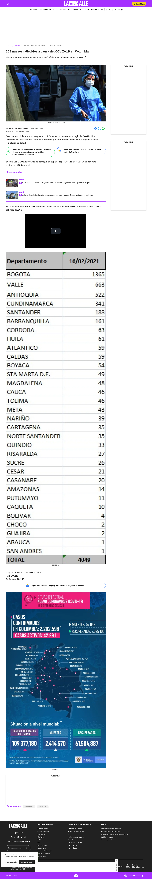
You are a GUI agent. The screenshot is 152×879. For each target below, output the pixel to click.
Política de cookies (107, 837)
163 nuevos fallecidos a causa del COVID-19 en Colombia (42, 45)
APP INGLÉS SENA (97, 9)
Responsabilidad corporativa (110, 831)
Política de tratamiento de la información (114, 834)
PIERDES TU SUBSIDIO (81, 9)
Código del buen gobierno (76, 837)
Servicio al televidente (75, 829)
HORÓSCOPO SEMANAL (47, 9)
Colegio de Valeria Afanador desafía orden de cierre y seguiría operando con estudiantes (57, 195)
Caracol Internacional (44, 851)
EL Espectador (42, 845)
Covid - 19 (43, 807)
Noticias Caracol (42, 829)
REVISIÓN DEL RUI (64, 9)
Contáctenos (72, 840)
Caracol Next (41, 856)
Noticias (17, 45)
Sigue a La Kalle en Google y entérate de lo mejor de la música (58, 585)
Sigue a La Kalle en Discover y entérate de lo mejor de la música (82, 150)
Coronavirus (29, 807)
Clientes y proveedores (75, 842)
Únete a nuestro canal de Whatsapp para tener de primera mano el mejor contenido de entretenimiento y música (32, 151)
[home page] (76, 3)
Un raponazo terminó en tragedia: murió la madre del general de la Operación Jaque (56, 183)
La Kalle (8, 45)
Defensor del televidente (76, 831)
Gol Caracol (41, 834)
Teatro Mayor (41, 848)
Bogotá (21, 192)
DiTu (38, 842)
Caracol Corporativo (43, 853)
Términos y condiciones (108, 840)
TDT (69, 834)
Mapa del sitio (72, 848)
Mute (125, 875)
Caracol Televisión (43, 831)
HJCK (39, 840)
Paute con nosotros (74, 845)
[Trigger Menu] (8, 3)
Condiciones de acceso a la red (111, 829)
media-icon (76, 876)
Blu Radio (40, 837)
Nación (21, 180)
